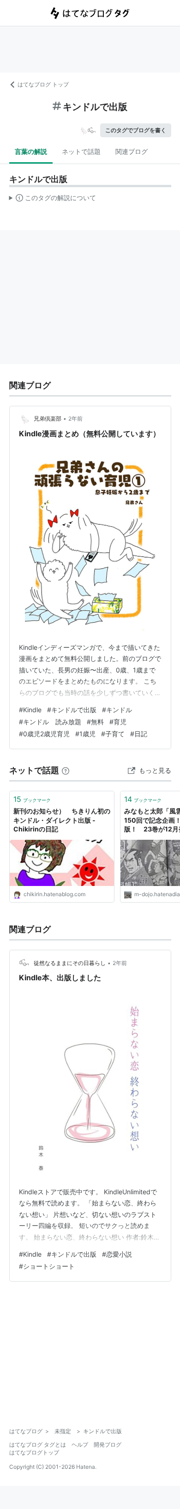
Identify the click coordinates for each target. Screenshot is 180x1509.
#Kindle (30, 710)
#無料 (95, 722)
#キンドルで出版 (71, 710)
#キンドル (117, 710)
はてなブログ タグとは (37, 1444)
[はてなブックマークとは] (65, 770)
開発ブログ (107, 1444)
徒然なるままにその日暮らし (70, 962)
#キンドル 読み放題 (50, 722)
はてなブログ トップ (43, 84)
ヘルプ (80, 1444)
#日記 (138, 734)
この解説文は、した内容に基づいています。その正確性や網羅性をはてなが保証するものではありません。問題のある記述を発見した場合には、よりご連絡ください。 (52, 200)
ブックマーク (32, 799)
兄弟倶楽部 (47, 418)
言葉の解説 (31, 151)
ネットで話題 (81, 151)
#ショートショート (47, 1266)
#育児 (117, 722)
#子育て (113, 734)
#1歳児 (85, 734)
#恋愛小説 (117, 1254)
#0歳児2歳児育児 (44, 734)
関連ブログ (131, 151)
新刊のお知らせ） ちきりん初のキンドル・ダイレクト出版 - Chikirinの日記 (61, 820)
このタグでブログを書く (135, 130)
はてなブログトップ (34, 1452)
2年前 (75, 418)
